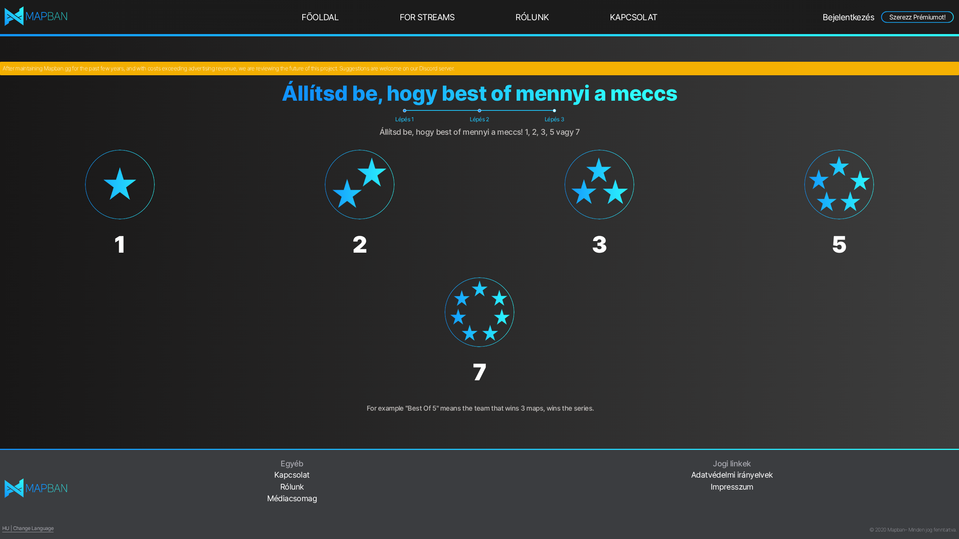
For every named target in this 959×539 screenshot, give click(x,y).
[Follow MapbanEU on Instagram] (954, 483)
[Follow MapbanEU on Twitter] (954, 471)
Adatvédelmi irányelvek (732, 474)
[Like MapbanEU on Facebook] (954, 460)
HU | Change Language (28, 528)
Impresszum (732, 486)
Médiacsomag (292, 498)
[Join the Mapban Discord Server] (954, 518)
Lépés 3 (555, 119)
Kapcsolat (633, 17)
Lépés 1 (404, 119)
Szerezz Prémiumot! (917, 17)
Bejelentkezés (848, 17)
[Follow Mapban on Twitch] (954, 495)
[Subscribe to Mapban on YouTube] (954, 506)
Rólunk (532, 17)
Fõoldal (320, 17)
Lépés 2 (479, 119)
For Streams (427, 17)
